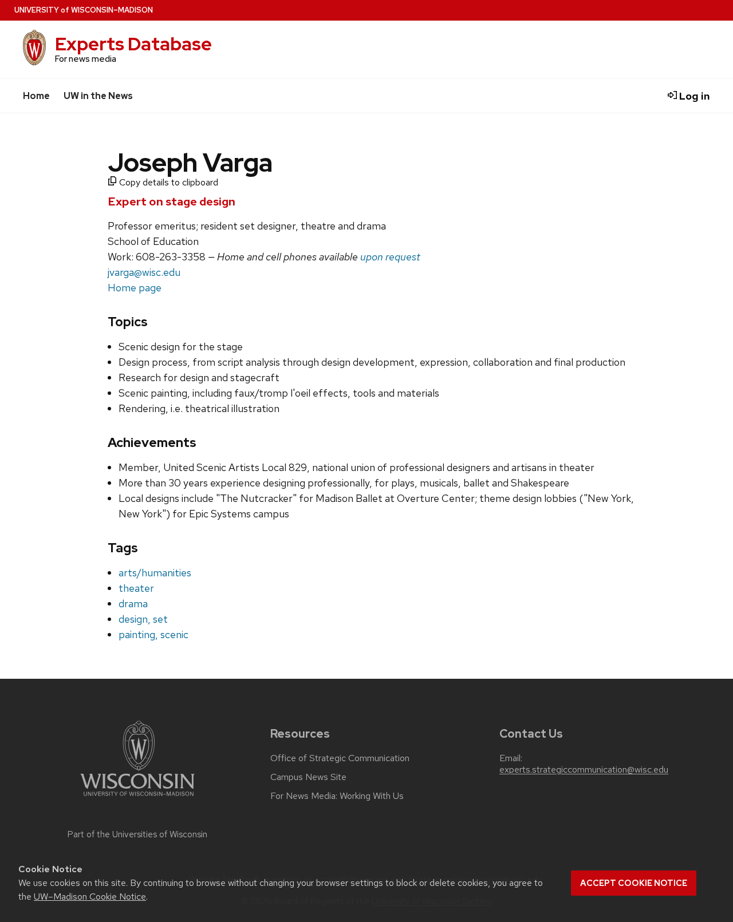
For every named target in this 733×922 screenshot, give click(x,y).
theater (136, 588)
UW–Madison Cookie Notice (90, 897)
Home (36, 96)
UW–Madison (83, 10)
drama (133, 603)
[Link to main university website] (137, 798)
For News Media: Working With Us (337, 796)
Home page (134, 287)
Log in (693, 95)
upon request (390, 256)
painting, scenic (153, 634)
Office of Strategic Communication (339, 758)
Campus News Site (308, 777)
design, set (143, 619)
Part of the (137, 834)
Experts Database (133, 43)
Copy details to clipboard (167, 182)
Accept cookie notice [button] (633, 883)
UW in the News (98, 96)
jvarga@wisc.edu (144, 272)
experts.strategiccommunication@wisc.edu (583, 769)
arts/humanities (155, 572)
